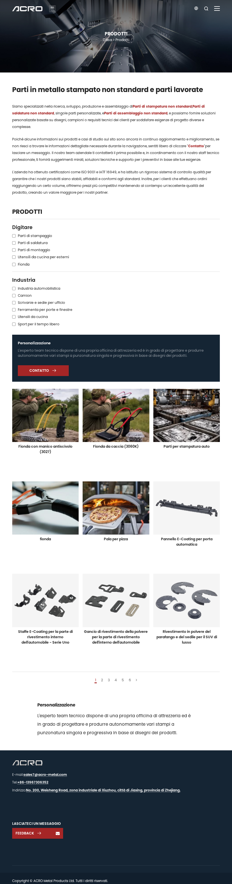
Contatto (196, 146)
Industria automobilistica (39, 288)
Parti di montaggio (34, 249)
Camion (25, 295)
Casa (107, 39)
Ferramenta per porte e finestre (45, 309)
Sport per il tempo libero (38, 324)
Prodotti (122, 39)
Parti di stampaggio (35, 235)
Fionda (23, 264)
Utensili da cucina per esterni (43, 257)
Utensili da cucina (33, 316)
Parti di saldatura (33, 242)
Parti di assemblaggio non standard (135, 113)
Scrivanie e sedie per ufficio (41, 302)
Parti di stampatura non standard (162, 106)
